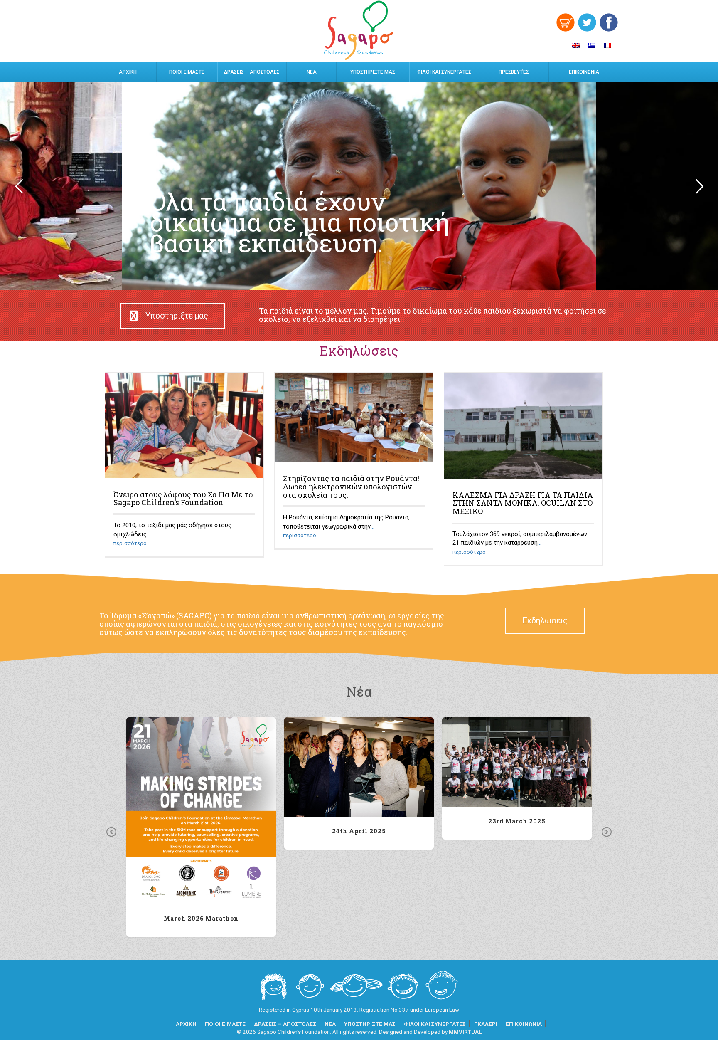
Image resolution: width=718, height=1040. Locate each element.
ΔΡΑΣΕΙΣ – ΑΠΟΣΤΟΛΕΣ (252, 72)
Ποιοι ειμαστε (186, 72)
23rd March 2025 (517, 762)
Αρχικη (128, 72)
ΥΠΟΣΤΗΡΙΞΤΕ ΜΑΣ (372, 72)
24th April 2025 (359, 767)
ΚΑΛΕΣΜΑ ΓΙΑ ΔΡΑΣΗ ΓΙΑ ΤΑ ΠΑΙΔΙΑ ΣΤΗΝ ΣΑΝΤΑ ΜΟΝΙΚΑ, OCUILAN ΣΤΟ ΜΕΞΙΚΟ (522, 503)
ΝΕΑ (312, 72)
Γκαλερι (485, 1023)
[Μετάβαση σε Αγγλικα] (576, 45)
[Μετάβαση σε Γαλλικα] (607, 45)
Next (606, 832)
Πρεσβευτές (514, 72)
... (148, 534)
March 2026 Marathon (201, 811)
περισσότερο (130, 543)
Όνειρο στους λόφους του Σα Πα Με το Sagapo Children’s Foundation (183, 498)
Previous (111, 832)
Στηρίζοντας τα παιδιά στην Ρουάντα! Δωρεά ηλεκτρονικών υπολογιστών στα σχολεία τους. (351, 486)
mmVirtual (465, 1031)
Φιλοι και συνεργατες (444, 72)
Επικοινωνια (584, 72)
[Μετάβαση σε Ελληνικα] (592, 45)
